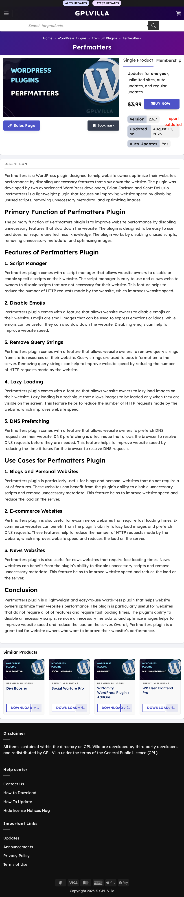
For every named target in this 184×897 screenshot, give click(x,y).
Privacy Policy (16, 855)
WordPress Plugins (72, 38)
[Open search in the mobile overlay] (92, 25)
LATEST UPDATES (107, 3)
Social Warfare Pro (68, 688)
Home (47, 38)
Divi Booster (16, 688)
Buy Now (162, 103)
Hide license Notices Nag (26, 810)
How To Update (17, 801)
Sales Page (24, 125)
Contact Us (13, 783)
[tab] (138, 60)
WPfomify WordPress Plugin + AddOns (113, 692)
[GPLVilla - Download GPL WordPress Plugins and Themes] (92, 13)
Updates (11, 838)
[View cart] (178, 13)
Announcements (18, 846)
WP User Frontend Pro (157, 690)
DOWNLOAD (21, 708)
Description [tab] (15, 164)
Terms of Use (15, 864)
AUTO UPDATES (76, 3)
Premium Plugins (104, 38)
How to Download (19, 792)
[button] (6, 13)
